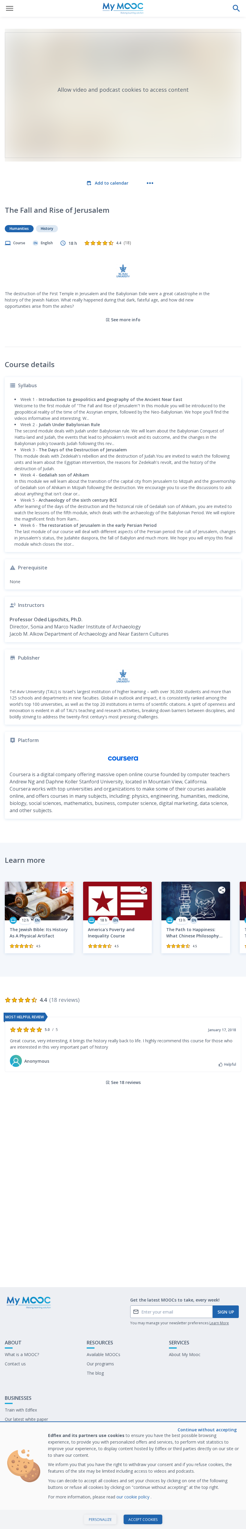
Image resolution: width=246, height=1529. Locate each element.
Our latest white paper (26, 1419)
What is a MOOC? (22, 1354)
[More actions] (150, 183)
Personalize (100, 1519)
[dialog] (123, 1476)
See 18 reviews (126, 1082)
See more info (125, 319)
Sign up (226, 1312)
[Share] (65, 890)
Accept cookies (143, 1519)
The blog (95, 1373)
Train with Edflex (21, 1410)
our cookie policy (133, 1497)
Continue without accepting (207, 1430)
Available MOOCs (103, 1354)
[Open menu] (9, 8)
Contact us (15, 1364)
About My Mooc (184, 1354)
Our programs (100, 1364)
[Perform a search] (236, 8)
